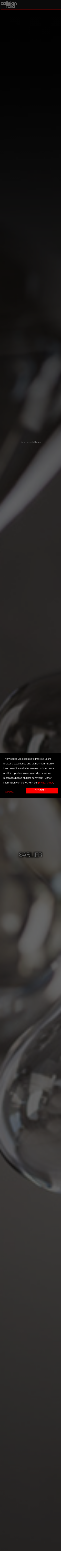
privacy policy (45, 783)
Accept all (42, 790)
